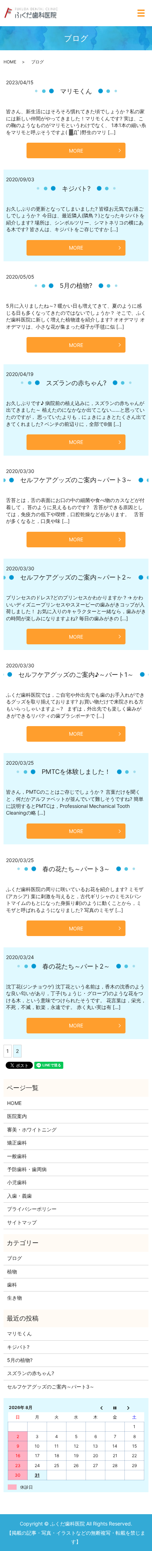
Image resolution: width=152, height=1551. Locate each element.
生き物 (14, 1298)
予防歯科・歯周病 (27, 1169)
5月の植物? (76, 285)
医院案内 (17, 1116)
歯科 (12, 1285)
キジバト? (76, 188)
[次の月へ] (134, 1407)
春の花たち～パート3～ (76, 869)
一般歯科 (17, 1156)
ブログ (14, 1258)
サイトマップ (22, 1222)
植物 (12, 1271)
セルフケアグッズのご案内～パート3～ (76, 480)
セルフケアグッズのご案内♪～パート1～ (76, 674)
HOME (10, 61)
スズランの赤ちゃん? (76, 383)
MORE (76, 151)
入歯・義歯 (19, 1196)
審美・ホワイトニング (32, 1130)
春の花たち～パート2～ (76, 966)
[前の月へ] (95, 1407)
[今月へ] (115, 1407)
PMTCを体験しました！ (76, 771)
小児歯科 (17, 1182)
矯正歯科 (17, 1143)
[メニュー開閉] (141, 13)
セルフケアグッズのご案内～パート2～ (76, 577)
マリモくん (76, 91)
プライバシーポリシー (32, 1209)
